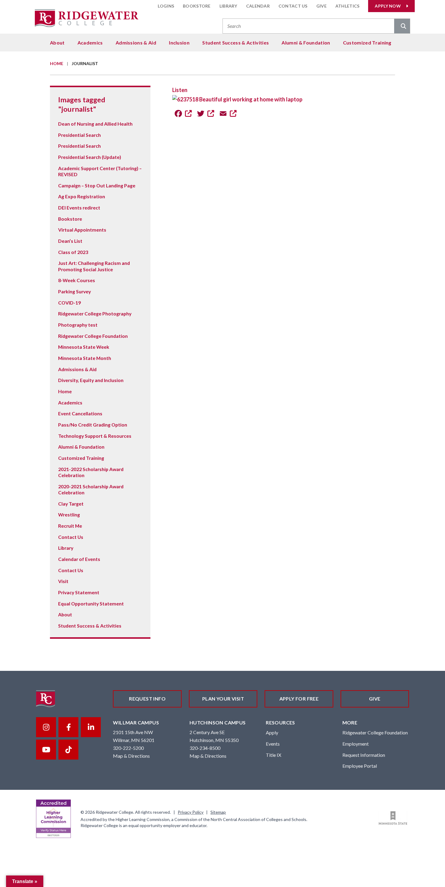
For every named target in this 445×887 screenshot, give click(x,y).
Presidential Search (79, 135)
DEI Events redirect (79, 207)
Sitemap (218, 812)
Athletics (347, 5)
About (57, 42)
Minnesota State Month (84, 358)
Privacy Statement (78, 592)
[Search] (402, 27)
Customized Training (367, 42)
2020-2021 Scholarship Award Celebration (91, 489)
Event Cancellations (80, 413)
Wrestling (69, 514)
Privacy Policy (190, 812)
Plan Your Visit (223, 698)
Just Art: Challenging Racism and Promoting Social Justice (94, 266)
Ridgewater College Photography (94, 313)
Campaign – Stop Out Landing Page (96, 185)
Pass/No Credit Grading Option (92, 424)
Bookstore (197, 5)
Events (273, 744)
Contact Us (293, 5)
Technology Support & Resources (94, 436)
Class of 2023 (73, 252)
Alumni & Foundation (306, 42)
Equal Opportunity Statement (91, 603)
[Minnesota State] (393, 818)
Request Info (147, 698)
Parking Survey (74, 291)
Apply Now (388, 5)
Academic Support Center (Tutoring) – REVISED (100, 171)
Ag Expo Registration (81, 196)
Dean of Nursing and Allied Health (95, 124)
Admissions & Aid (136, 42)
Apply (272, 732)
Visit (63, 581)
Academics (90, 42)
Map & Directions (131, 756)
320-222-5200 (128, 748)
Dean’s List (70, 241)
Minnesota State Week (83, 347)
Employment (355, 744)
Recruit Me (70, 526)
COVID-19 (69, 302)
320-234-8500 (205, 748)
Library (228, 5)
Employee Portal (359, 766)
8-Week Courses (76, 280)
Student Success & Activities (235, 42)
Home (56, 63)
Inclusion (179, 42)
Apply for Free (299, 698)
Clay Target (71, 503)
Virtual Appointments (82, 229)
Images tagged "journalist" (81, 104)
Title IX (273, 755)
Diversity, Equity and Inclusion (91, 380)
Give (321, 5)
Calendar (258, 5)
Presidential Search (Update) (89, 157)
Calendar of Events (79, 559)
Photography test (77, 325)
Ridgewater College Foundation (93, 336)
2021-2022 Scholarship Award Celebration (91, 472)
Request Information (363, 755)
